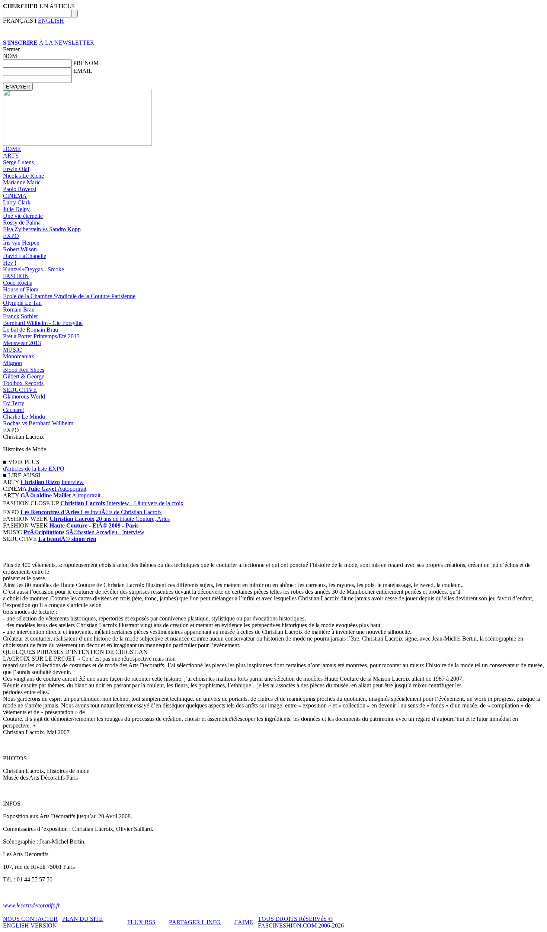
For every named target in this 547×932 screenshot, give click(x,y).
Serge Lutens (18, 162)
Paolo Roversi (19, 189)
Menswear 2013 (22, 343)
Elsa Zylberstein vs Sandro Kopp (42, 229)
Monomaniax (18, 356)
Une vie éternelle (23, 216)
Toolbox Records (23, 383)
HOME (12, 149)
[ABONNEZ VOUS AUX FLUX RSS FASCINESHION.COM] (7, 552)
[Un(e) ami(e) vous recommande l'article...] (18, 552)
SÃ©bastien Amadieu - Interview (105, 532)
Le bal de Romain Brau (30, 329)
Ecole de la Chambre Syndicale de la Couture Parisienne (69, 296)
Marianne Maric (22, 182)
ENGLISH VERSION (30, 925)
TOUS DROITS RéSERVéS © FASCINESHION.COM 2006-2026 (301, 922)
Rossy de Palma (22, 222)
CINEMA (15, 196)
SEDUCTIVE (20, 390)
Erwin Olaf (16, 169)
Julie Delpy (16, 209)
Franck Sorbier (20, 316)
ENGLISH (51, 20)
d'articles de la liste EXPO (33, 468)
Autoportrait (72, 489)
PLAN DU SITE (82, 919)
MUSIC (12, 349)
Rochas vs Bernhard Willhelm (38, 423)
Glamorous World (24, 396)
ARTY (11, 155)
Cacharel (13, 410)
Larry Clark (17, 202)
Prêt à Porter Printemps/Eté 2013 (41, 336)
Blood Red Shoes (23, 370)
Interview (72, 482)
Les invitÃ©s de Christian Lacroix (121, 512)
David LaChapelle (24, 256)
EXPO (11, 236)
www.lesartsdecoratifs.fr (31, 905)
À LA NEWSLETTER (48, 42)
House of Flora (20, 289)
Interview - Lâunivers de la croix (145, 503)
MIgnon (12, 363)
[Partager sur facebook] (29, 552)
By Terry (13, 403)
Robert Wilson (20, 249)
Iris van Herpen (21, 242)
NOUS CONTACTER (30, 919)
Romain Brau (19, 309)
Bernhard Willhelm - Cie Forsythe (43, 323)
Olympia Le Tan (22, 303)
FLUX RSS (141, 922)
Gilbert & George (23, 376)
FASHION (16, 276)
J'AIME (243, 922)
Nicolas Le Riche (23, 175)
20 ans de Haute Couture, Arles (133, 519)
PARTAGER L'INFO (195, 922)
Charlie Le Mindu (24, 416)
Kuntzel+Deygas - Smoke (33, 269)
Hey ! (9, 262)
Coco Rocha (17, 283)
